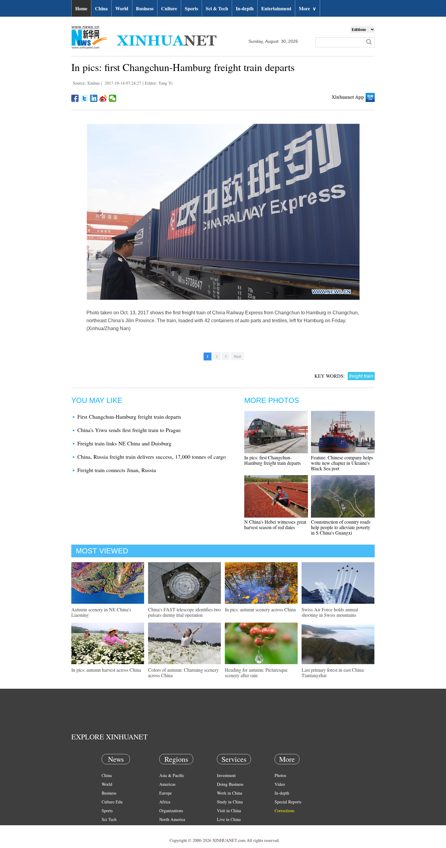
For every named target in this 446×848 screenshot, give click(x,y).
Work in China (229, 793)
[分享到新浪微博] (103, 98)
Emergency (226, 828)
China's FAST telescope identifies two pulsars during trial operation (184, 612)
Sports (191, 8)
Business (145, 8)
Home (81, 8)
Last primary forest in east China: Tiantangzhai (333, 672)
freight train (361, 376)
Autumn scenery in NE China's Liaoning (101, 612)
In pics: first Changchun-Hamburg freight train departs (272, 460)
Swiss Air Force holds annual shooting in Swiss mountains (330, 612)
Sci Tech (109, 819)
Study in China (230, 802)
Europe (165, 793)
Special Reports (288, 802)
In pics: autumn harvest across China (106, 670)
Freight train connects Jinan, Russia (116, 470)
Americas (167, 784)
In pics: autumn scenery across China (260, 609)
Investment (226, 775)
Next (237, 356)
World (121, 8)
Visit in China (229, 810)
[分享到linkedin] (94, 98)
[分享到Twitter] (84, 98)
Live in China (229, 819)
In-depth (245, 8)
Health (107, 828)
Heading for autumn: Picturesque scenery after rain (256, 672)
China (101, 8)
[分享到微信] (113, 98)
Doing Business (230, 784)
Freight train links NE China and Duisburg (124, 443)
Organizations (171, 810)
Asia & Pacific (171, 775)
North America (172, 819)
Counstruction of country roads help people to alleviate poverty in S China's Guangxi (340, 527)
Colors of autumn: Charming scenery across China (183, 672)
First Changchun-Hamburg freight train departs (129, 416)
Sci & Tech (217, 8)
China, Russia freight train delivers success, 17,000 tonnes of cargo (151, 456)
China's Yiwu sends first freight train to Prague (129, 430)
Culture (169, 8)
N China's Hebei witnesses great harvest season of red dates (275, 524)
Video (280, 784)
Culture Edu (112, 802)
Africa (164, 802)
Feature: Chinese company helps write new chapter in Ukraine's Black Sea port (342, 462)
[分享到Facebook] (75, 98)
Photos (280, 775)
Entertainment (276, 8)
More (307, 8)
